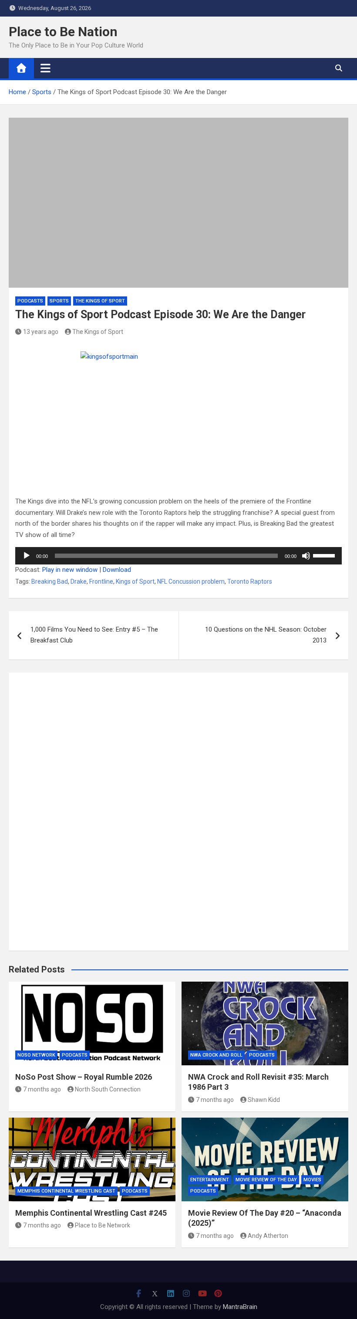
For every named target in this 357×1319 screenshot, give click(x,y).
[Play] (26, 555)
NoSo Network (36, 1055)
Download (117, 570)
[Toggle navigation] (45, 68)
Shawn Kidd (264, 1099)
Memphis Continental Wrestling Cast (66, 1191)
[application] (178, 555)
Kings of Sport (135, 581)
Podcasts (30, 301)
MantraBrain (240, 1307)
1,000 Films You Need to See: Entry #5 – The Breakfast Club (94, 635)
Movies (312, 1180)
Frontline (101, 581)
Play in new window (70, 570)
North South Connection (108, 1089)
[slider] (325, 555)
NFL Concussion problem (191, 581)
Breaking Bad (49, 581)
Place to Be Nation (63, 31)
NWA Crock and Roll (216, 1055)
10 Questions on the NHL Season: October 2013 (266, 635)
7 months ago (42, 1089)
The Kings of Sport (100, 301)
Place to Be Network (102, 1225)
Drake (79, 581)
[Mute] (306, 555)
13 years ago (40, 331)
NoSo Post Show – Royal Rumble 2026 (83, 1076)
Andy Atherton (268, 1235)
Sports (59, 301)
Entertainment (209, 1180)
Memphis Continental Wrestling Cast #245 (91, 1212)
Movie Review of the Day (266, 1180)
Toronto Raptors (249, 581)
